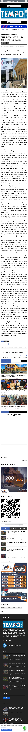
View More (25, 360)
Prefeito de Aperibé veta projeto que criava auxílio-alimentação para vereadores (13, 375)
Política (20, 607)
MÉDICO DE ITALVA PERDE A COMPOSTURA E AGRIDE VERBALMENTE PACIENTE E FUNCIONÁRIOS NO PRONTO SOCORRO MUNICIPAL (13, 721)
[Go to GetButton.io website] (25, 730)
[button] (6, 730)
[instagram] (14, 4)
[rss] (16, 4)
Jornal (14, 607)
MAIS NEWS (23, 528)
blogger (5, 411)
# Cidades (6, 341)
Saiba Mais (3, 727)
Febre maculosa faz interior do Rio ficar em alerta (13, 406)
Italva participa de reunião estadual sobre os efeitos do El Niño (13, 391)
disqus (13, 411)
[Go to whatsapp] (24, 728)
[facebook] (11, 4)
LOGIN (2, 611)
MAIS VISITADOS (14, 528)
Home (2, 29)
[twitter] (13, 4)
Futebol (9, 607)
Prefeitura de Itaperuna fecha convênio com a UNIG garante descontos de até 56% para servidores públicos (16, 549)
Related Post (6, 361)
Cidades (6, 29)
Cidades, (22, 46)
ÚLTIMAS (5, 528)
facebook (23, 411)
